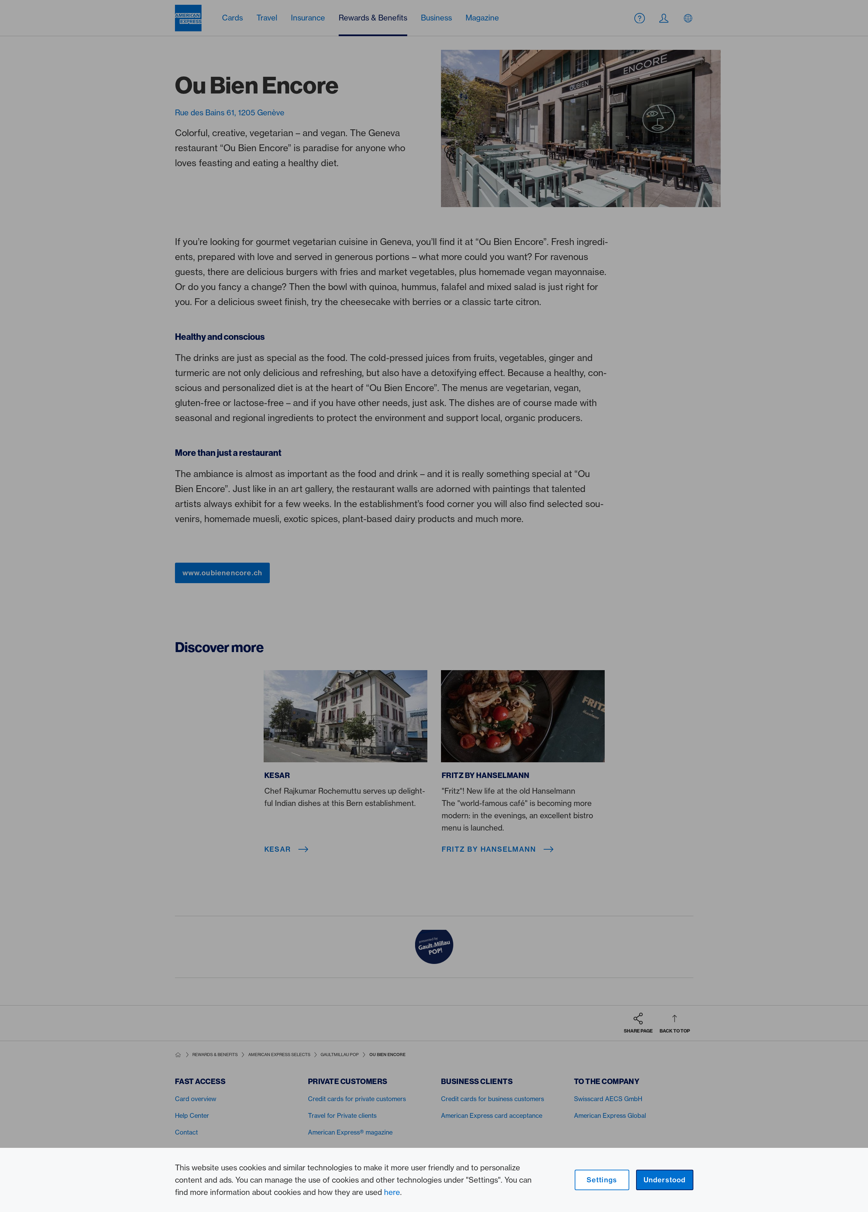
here (392, 1192)
